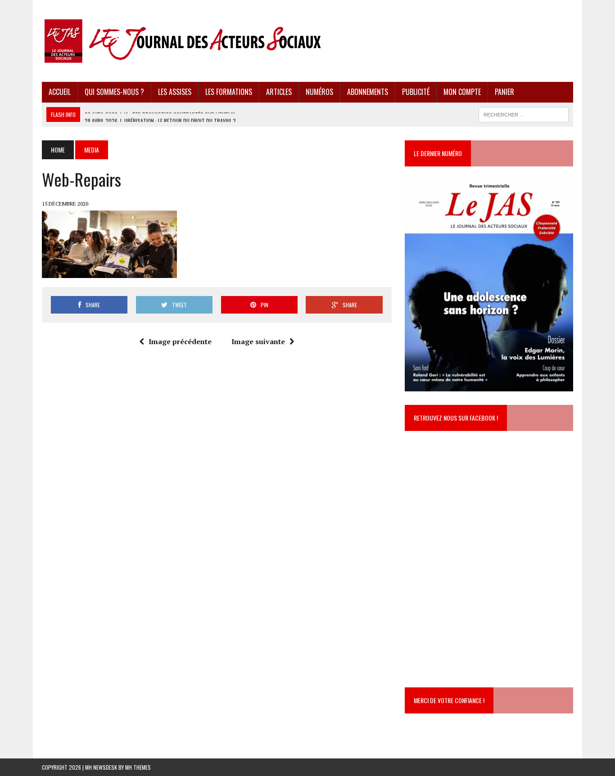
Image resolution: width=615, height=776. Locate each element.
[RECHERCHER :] (524, 113)
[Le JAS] (307, 41)
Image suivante (258, 341)
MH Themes (138, 767)
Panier (504, 91)
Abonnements (367, 91)
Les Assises (174, 91)
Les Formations (228, 91)
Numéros (319, 91)
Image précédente (180, 341)
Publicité (416, 91)
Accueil (60, 91)
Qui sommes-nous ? (114, 91)
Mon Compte (462, 91)
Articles (279, 91)
